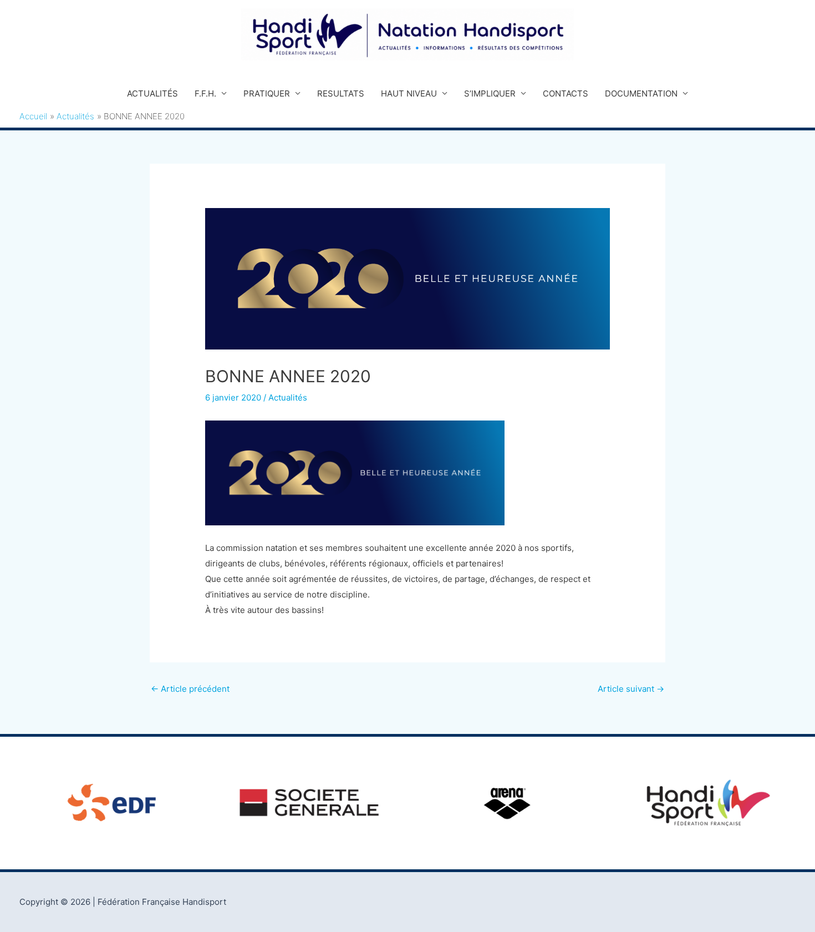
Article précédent (190, 688)
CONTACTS (565, 93)
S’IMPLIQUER (490, 93)
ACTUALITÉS (152, 93)
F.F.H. (205, 93)
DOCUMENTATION (641, 93)
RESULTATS (340, 93)
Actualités (287, 397)
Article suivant (631, 688)
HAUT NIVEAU (409, 93)
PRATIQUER (266, 93)
